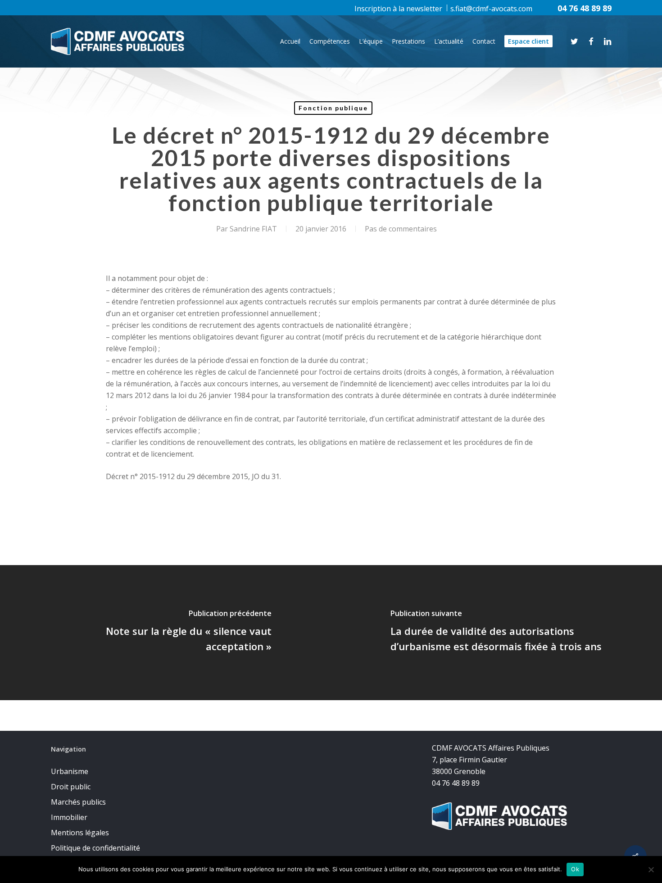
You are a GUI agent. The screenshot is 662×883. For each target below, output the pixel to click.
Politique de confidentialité (95, 848)
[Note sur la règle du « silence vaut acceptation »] (165, 632)
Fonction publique (333, 108)
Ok (575, 869)
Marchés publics (78, 802)
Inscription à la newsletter (398, 9)
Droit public (71, 787)
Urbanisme (69, 771)
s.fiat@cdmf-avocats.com (491, 9)
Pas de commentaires (401, 229)
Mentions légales (80, 833)
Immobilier (69, 817)
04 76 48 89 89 (585, 8)
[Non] (650, 869)
